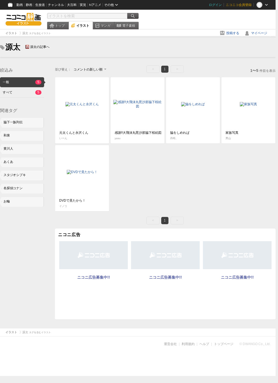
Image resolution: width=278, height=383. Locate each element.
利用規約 (188, 344)
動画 (19, 4)
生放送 (40, 4)
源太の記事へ (40, 47)
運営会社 (170, 344)
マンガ (105, 25)
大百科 (72, 4)
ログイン (215, 4)
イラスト (82, 25)
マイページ (259, 33)
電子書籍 (128, 25)
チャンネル (56, 4)
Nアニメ (95, 4)
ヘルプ (204, 344)
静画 (29, 4)
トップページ (223, 344)
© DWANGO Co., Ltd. (255, 344)
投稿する (232, 33)
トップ (60, 25)
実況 (83, 4)
